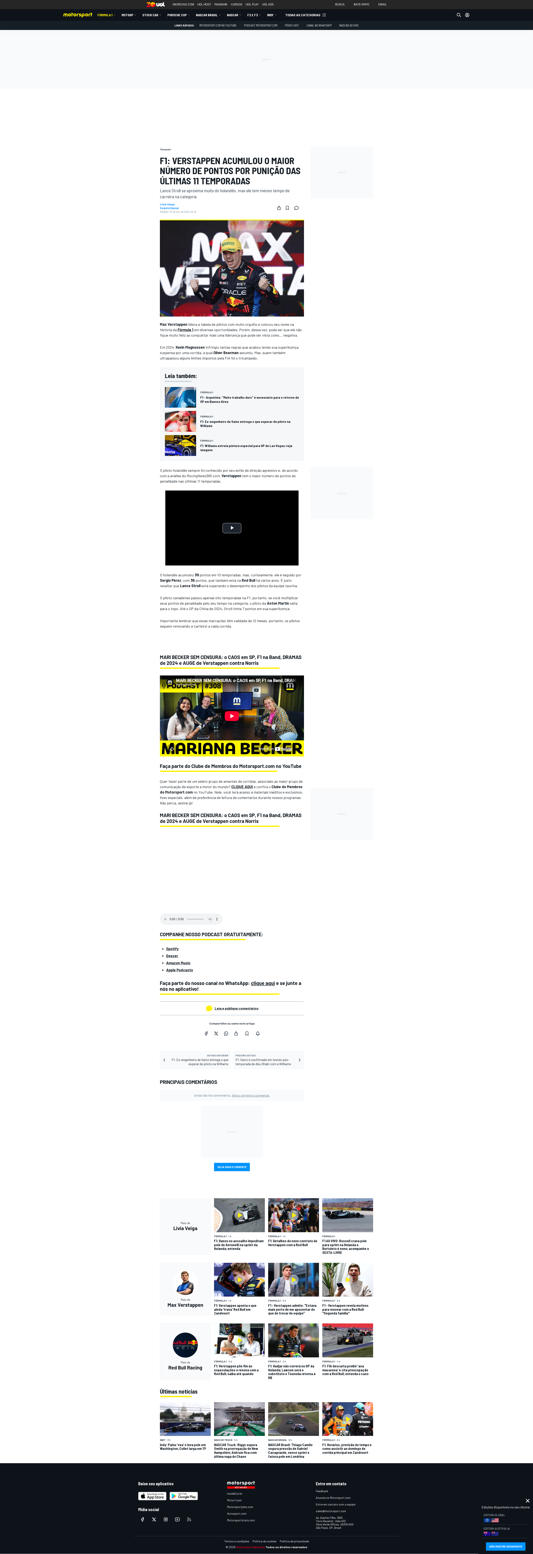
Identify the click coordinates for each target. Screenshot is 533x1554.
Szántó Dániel (169, 208)
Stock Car (150, 15)
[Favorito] (287, 208)
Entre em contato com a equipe (335, 1504)
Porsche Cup (177, 15)
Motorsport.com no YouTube (218, 25)
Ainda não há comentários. (232, 1095)
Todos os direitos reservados (286, 1547)
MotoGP (127, 15)
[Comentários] (297, 208)
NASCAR (232, 15)
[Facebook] (206, 1033)
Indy (270, 15)
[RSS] (189, 1519)
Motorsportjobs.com (240, 1507)
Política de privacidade (294, 1541)
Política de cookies (264, 1541)
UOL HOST (204, 4)
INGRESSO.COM (183, 4)
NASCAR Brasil (207, 15)
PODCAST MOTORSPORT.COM (260, 25)
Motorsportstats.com (241, 1520)
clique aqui (263, 983)
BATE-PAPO (361, 4)
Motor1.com (234, 1500)
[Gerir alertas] (258, 1033)
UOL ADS (268, 4)
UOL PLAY (252, 4)
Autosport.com (237, 1513)
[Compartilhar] (279, 208)
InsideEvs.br (234, 1493)
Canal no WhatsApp (319, 25)
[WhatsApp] (226, 1033)
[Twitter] (216, 1033)
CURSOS (236, 4)
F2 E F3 (252, 15)
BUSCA (340, 4)
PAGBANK (221, 4)
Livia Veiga (167, 204)
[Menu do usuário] (467, 15)
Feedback (322, 1491)
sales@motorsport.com (331, 1511)
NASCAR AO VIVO (349, 25)
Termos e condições (236, 1541)
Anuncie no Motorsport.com (333, 1497)
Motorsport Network (250, 1547)
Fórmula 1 (104, 15)
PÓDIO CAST (292, 25)
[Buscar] (459, 15)
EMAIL (382, 4)
